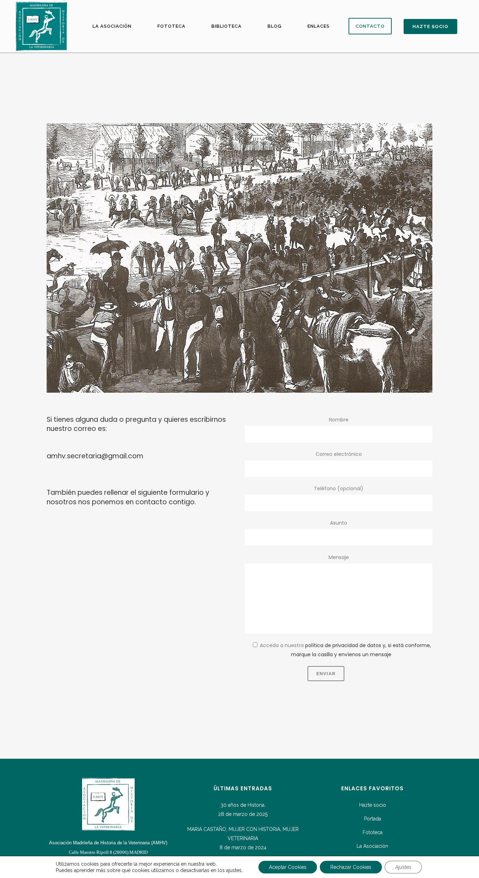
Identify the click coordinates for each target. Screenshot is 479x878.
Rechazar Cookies (350, 867)
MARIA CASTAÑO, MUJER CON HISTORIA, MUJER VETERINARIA (243, 833)
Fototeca (373, 832)
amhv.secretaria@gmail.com (95, 456)
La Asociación (372, 846)
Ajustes (403, 867)
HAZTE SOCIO (430, 26)
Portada (372, 819)
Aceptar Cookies (287, 867)
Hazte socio (372, 805)
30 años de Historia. (243, 805)
